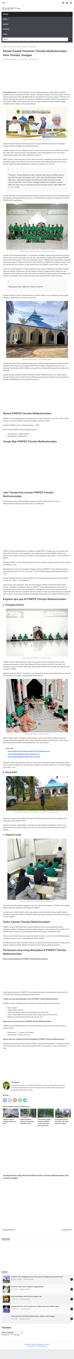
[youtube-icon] (67, 2)
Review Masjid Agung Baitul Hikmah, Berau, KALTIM (24, 757)
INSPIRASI (5, 24)
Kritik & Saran (39, 1344)
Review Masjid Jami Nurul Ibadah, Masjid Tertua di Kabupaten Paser (29, 751)
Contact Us (46, 1344)
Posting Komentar (33, 59)
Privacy (33, 1344)
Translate (16, 1335)
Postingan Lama (66, 1230)
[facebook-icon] (63, 2)
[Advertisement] (37, 75)
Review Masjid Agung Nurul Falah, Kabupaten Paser (24, 754)
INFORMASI (6, 29)
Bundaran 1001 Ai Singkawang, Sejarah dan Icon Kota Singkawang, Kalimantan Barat (37, 1277)
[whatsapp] (20, 1100)
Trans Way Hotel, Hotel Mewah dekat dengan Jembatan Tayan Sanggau (33, 1316)
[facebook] (5, 1100)
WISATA (5, 19)
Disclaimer (27, 1344)
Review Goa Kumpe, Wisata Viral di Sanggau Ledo (26, 1296)
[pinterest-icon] (71, 2)
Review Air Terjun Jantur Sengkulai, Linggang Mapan (27, 1286)
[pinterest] (15, 1100)
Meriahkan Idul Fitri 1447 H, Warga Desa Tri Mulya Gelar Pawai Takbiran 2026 (34, 1306)
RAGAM (5, 34)
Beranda (5, 14)
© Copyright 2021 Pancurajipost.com (37, 1346)
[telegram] (25, 1100)
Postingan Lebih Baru (9, 1230)
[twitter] (10, 1100)
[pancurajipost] (11, 8)
